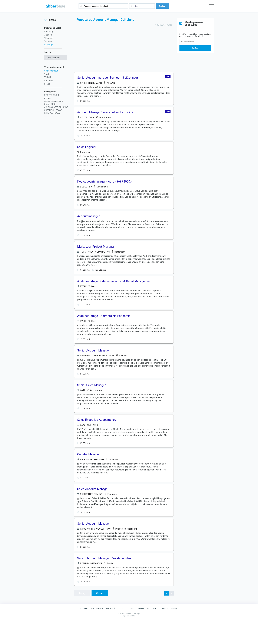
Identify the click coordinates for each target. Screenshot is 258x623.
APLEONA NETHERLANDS (56, 107)
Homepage (83, 608)
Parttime (48, 80)
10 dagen (48, 38)
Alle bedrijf (110, 608)
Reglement (151, 608)
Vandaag (48, 31)
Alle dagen (49, 44)
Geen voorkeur (51, 71)
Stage (47, 84)
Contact (141, 608)
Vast (46, 74)
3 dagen (48, 35)
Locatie (131, 608)
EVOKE (47, 98)
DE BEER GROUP (52, 95)
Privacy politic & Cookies (169, 608)
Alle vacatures (97, 608)
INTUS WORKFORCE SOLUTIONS (53, 102)
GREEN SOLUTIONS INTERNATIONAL (53, 111)
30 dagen (48, 41)
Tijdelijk (47, 77)
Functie (122, 608)
